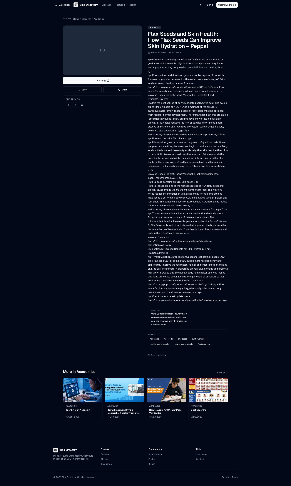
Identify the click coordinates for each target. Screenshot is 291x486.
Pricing (132, 4)
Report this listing (158, 355)
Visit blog (101, 80)
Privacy (225, 477)
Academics (99, 19)
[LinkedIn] (81, 105)
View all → (222, 372)
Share (124, 89)
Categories (106, 464)
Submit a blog (155, 454)
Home (76, 19)
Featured (120, 4)
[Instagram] (75, 105)
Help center (201, 454)
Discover (106, 4)
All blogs (105, 459)
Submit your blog (227, 4)
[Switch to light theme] (200, 5)
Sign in (210, 4)
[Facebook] (68, 105)
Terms (235, 477)
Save (84, 89)
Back (68, 18)
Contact (200, 459)
